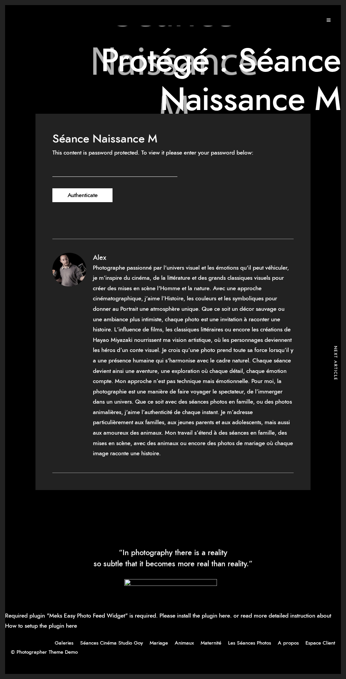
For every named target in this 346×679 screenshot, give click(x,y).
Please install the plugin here (194, 616)
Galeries (64, 643)
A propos (288, 643)
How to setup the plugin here (41, 626)
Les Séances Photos (249, 643)
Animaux (184, 643)
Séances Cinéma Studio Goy (111, 643)
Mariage (159, 643)
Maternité (211, 643)
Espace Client (320, 643)
